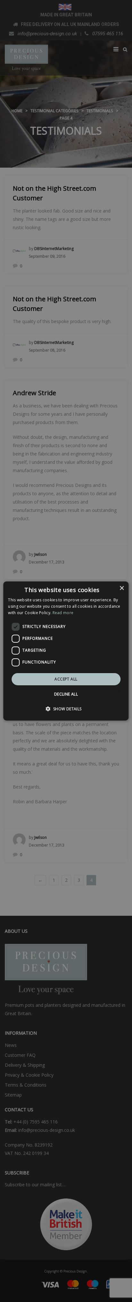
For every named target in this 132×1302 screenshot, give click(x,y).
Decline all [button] (66, 694)
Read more (63, 612)
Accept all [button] (65, 679)
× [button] (121, 588)
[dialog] (65, 651)
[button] (65, 709)
